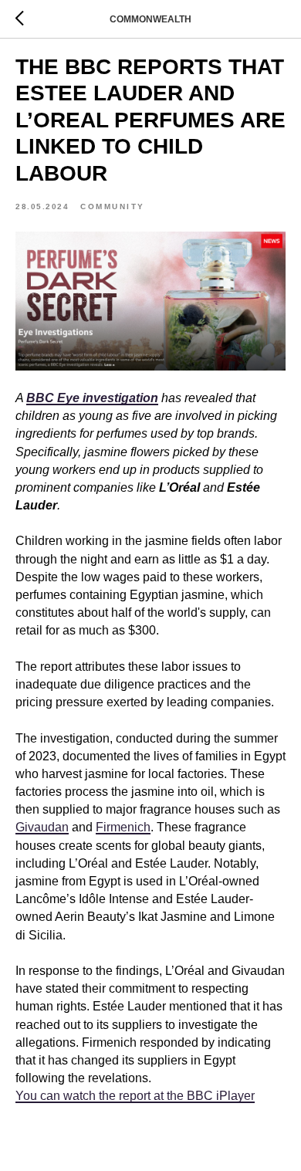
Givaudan (42, 827)
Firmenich (123, 827)
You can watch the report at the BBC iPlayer (135, 1095)
